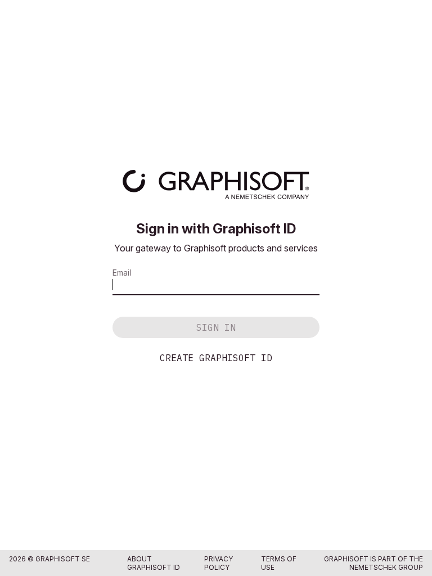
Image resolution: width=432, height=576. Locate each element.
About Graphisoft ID (153, 563)
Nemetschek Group (386, 567)
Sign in (216, 327)
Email (122, 272)
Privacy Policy (218, 563)
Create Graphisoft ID (216, 357)
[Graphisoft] (216, 184)
